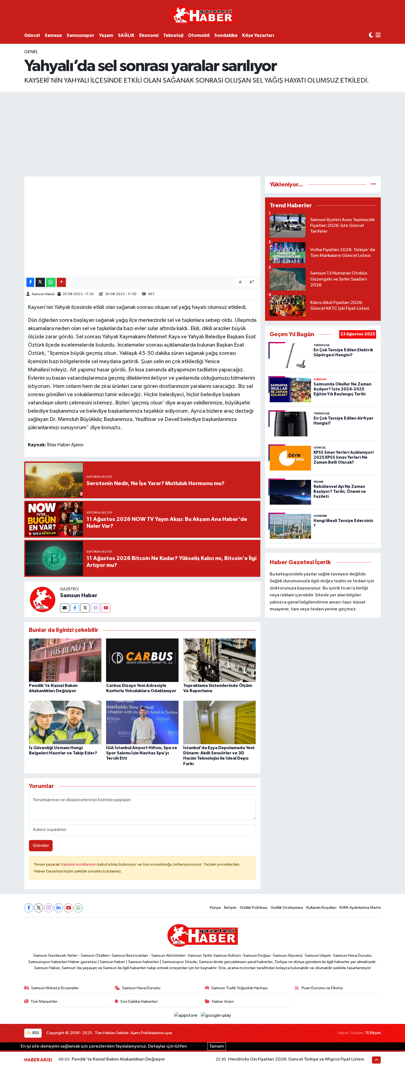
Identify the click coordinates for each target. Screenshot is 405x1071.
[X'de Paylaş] (40, 282)
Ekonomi (148, 35)
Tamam (216, 1046)
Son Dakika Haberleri (139, 1001)
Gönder (41, 845)
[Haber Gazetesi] (202, 15)
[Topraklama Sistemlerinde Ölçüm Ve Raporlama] (219, 660)
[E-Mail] (64, 608)
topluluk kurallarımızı (79, 864)
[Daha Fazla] (61, 282)
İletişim (230, 908)
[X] (38, 907)
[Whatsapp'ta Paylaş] (51, 282)
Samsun (53, 35)
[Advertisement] (202, 133)
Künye (215, 908)
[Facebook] (74, 608)
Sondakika (225, 35)
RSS (35, 1033)
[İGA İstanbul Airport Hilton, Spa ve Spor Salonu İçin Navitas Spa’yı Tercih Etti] (142, 722)
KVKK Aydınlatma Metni (360, 908)
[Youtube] (105, 608)
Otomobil (199, 35)
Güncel (32, 35)
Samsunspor (80, 35)
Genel (31, 52)
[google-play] (216, 1015)
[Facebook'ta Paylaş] (30, 282)
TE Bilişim (373, 1033)
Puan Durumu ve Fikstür (322, 988)
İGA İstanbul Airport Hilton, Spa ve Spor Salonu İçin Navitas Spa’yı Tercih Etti (141, 753)
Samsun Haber (43, 294)
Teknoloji (173, 35)
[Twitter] (85, 608)
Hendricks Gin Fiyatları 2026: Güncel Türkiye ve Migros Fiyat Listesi (296, 1059)
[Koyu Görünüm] (371, 35)
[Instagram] (95, 608)
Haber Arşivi (223, 1001)
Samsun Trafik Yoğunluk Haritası (239, 988)
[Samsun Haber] (42, 599)
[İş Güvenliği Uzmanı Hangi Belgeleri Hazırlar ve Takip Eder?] (65, 722)
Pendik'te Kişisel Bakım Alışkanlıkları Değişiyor (118, 1059)
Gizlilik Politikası (254, 908)
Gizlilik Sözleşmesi (287, 908)
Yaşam (106, 35)
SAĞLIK (126, 35)
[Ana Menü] (378, 36)
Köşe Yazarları (258, 35)
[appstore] (186, 1015)
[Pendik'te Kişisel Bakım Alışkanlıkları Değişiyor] (65, 660)
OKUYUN (197, 1046)
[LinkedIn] (58, 907)
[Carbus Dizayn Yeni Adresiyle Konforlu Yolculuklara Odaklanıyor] (142, 660)
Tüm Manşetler (44, 1001)
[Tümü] (373, 184)
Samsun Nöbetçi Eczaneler (55, 988)
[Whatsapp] (78, 907)
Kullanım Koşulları (321, 908)
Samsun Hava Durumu (141, 988)
